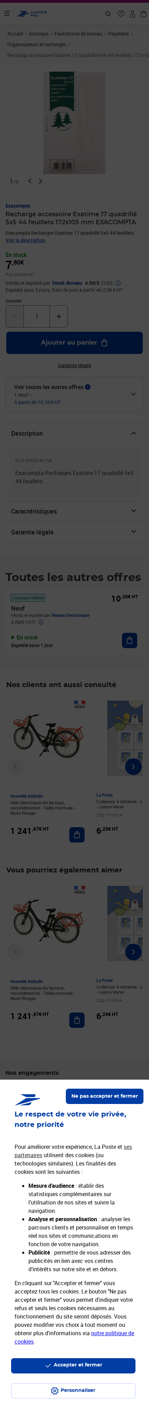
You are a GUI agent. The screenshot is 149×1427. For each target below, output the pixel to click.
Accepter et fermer (78, 1365)
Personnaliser (78, 1390)
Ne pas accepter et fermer (104, 1096)
